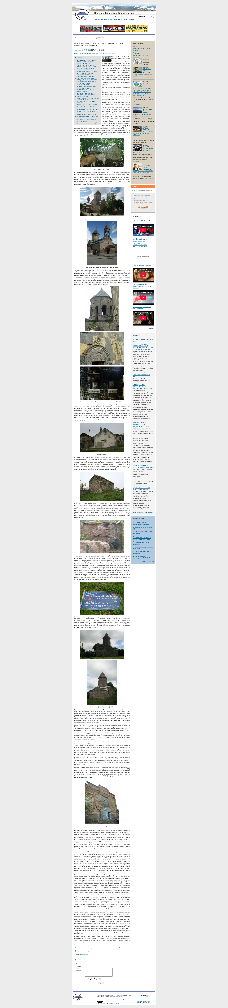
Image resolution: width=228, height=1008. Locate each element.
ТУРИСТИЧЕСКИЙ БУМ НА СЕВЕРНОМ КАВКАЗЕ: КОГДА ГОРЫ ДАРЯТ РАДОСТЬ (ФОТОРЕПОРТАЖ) (143, 112)
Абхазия (76, 948)
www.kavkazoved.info (120, 996)
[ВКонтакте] (85, 50)
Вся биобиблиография (147, 561)
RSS (121, 16)
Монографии (136, 339)
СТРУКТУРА (98, 19)
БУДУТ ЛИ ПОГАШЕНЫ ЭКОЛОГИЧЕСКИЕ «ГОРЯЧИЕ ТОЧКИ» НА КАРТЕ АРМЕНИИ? (143, 131)
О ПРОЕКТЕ (92, 19)
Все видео (151, 328)
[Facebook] (86, 50)
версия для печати (81, 950)
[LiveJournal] (94, 50)
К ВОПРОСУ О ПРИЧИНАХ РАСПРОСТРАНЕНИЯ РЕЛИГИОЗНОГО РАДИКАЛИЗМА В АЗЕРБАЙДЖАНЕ (87, 109)
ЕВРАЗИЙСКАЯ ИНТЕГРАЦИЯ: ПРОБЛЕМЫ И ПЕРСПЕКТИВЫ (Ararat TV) (142, 286)
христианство (110, 948)
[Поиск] (152, 16)
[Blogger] (96, 50)
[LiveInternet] (103, 50)
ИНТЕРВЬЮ (114, 19)
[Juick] (101, 50)
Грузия (81, 948)
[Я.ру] (83, 50)
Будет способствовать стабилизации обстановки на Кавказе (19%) (142, 195)
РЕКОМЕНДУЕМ (122, 19)
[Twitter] (88, 50)
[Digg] (98, 50)
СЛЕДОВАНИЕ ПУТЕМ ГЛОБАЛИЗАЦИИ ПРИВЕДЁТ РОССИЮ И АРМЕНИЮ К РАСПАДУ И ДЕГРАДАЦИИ (143, 169)
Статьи (151, 339)
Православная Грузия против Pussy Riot (87, 123)
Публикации (77, 53)
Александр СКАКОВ (98, 53)
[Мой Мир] (92, 50)
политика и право (89, 948)
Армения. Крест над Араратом (142, 265)
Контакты (117, 16)
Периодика (144, 339)
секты (104, 948)
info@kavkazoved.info (114, 1003)
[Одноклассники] (90, 50)
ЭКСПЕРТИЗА (130, 19)
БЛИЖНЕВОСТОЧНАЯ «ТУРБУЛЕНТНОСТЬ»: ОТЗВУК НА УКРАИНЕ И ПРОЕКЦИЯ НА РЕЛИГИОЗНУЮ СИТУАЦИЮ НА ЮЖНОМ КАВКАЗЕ (86, 88)
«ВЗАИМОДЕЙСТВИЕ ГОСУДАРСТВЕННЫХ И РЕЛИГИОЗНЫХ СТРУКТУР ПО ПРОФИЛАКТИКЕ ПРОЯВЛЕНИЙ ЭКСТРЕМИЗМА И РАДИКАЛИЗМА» (88, 100)
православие (98, 948)
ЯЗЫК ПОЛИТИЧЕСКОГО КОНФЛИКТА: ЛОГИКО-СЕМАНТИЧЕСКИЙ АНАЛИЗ (141, 424)
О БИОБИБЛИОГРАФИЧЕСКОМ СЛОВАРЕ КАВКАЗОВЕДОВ (142, 537)
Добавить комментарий (81, 954)
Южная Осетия (118, 948)
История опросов (143, 210)
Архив (134, 341)
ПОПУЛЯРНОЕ (86, 53)
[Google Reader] (99, 50)
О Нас (113, 16)
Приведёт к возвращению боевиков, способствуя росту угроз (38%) (142, 199)
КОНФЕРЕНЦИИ (106, 19)
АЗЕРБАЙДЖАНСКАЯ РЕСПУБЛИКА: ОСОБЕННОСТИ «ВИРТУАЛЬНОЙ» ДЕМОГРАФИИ (142, 386)
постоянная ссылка (95, 950)
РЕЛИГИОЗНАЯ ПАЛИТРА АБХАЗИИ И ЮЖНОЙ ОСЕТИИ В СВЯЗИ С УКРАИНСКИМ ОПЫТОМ (87, 61)
